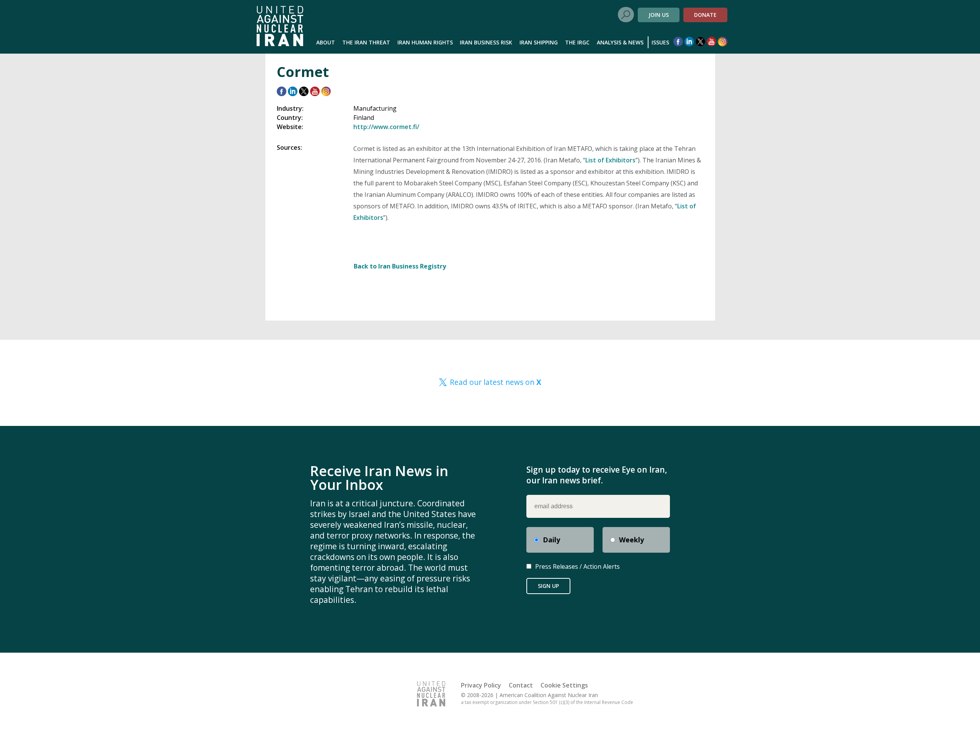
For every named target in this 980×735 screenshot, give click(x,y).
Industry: (290, 108)
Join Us (658, 14)
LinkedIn (689, 41)
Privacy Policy (481, 685)
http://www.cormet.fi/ (386, 127)
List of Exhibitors (610, 160)
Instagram (722, 41)
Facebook (678, 41)
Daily (551, 539)
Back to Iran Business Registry (400, 266)
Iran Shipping (538, 42)
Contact (521, 685)
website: (290, 127)
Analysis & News (620, 42)
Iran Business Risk (486, 42)
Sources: (289, 147)
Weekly (631, 539)
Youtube (711, 41)
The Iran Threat (366, 42)
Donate (705, 14)
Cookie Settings (564, 685)
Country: (290, 117)
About (325, 42)
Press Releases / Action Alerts (577, 566)
